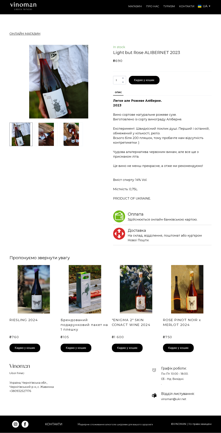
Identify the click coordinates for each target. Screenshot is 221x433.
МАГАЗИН (135, 6)
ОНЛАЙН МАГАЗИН (24, 34)
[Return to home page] (23, 6)
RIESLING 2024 (23, 320)
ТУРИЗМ (169, 6)
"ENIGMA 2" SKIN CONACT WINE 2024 (131, 322)
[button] (123, 77)
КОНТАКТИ (186, 6)
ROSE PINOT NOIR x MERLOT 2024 (182, 322)
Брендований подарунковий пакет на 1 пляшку (84, 324)
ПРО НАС (152, 6)
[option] (203, 6)
